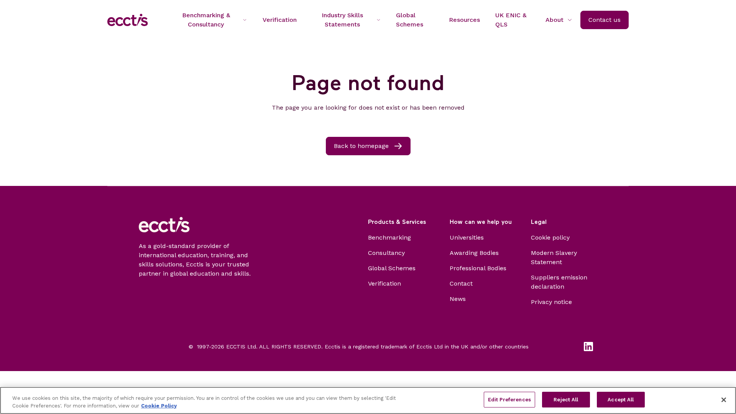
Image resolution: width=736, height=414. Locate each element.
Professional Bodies (478, 268)
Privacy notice (551, 302)
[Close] (723, 399)
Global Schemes (392, 268)
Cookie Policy (159, 406)
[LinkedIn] (588, 346)
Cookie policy (550, 237)
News (458, 298)
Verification (384, 283)
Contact (461, 283)
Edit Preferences (509, 399)
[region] (368, 400)
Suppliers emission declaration (559, 282)
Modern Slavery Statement (554, 257)
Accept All (621, 399)
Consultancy (386, 252)
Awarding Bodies (474, 252)
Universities (467, 237)
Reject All (566, 399)
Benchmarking (389, 237)
